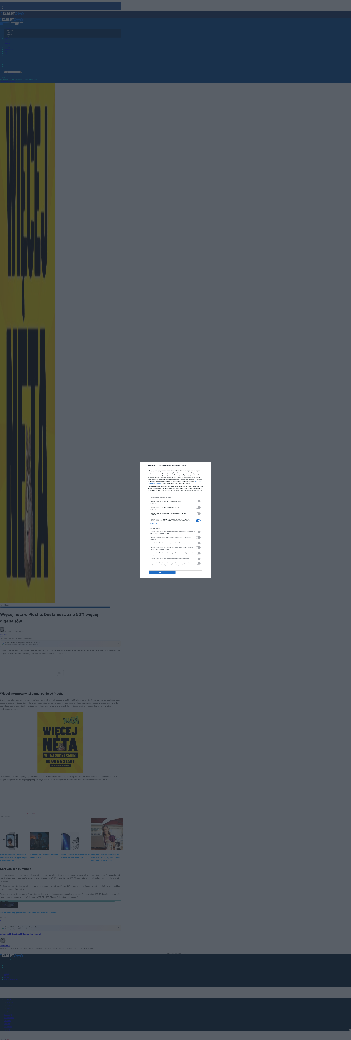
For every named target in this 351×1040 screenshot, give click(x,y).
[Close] (207, 465)
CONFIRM (162, 572)
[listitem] (175, 497)
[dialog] (175, 520)
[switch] (198, 501)
